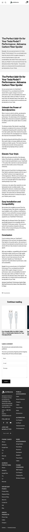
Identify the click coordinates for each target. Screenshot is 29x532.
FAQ (3, 505)
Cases (17, 396)
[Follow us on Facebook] (3, 422)
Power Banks (19, 407)
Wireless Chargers (20, 478)
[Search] (5, 2)
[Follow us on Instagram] (7, 422)
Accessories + (19, 413)
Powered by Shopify (12, 527)
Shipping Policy (5, 494)
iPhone (3, 442)
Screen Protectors (20, 399)
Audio (17, 410)
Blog (3, 508)
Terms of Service (15, 353)
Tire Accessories (20, 428)
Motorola (4, 455)
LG (2, 453)
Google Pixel (5, 447)
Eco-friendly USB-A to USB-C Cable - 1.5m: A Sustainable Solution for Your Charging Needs (13, 333)
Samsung (4, 444)
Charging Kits (19, 475)
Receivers (18, 449)
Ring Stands (19, 446)
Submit (6, 381)
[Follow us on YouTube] (10, 422)
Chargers (18, 402)
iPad (3, 458)
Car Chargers (19, 420)
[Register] (10, 433)
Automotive (20, 417)
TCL (3, 450)
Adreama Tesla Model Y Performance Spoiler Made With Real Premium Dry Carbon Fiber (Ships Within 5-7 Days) (14, 284)
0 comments (7, 293)
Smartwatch (19, 452)
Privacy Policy (5, 353)
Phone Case (5, 517)
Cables (17, 404)
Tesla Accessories (20, 425)
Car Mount (18, 423)
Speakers (18, 455)
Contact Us (4, 502)
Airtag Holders (19, 444)
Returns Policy (5, 497)
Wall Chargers (19, 469)
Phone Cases (7, 439)
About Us (4, 499)
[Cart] (26, 2)
